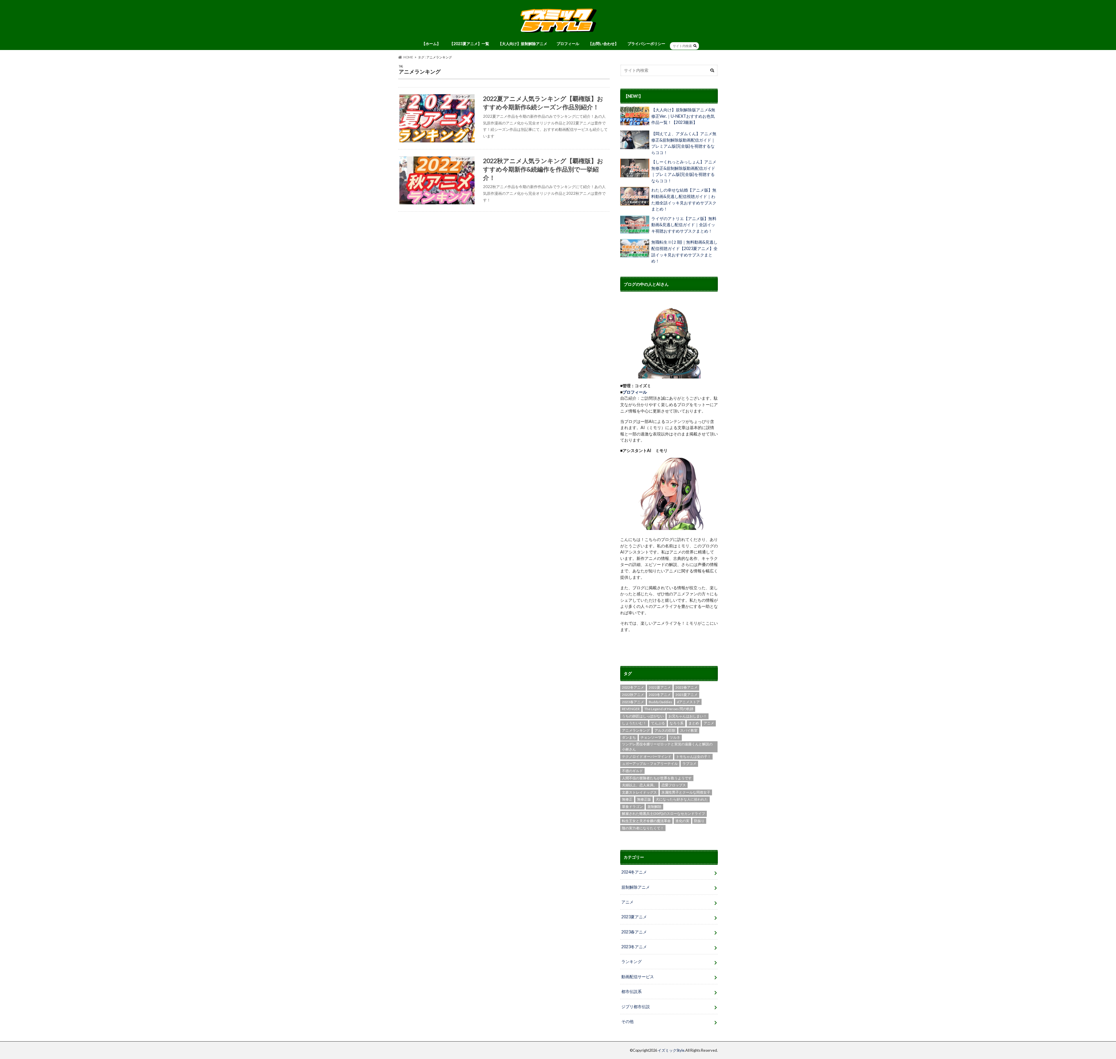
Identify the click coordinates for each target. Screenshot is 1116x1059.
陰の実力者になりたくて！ (643, 828)
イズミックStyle (671, 1050)
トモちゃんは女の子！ (693, 756)
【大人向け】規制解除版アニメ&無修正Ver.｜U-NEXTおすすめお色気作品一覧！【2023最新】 (683, 116)
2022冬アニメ (633, 687)
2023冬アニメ (660, 694)
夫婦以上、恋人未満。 (639, 785)
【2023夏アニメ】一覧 (469, 43)
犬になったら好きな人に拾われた (682, 799)
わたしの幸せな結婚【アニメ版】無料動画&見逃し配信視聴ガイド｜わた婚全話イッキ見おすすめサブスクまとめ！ (683, 199)
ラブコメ (689, 763)
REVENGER (631, 709)
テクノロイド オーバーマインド (646, 756)
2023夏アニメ (686, 694)
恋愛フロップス (673, 785)
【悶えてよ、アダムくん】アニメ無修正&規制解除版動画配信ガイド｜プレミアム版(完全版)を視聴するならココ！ (683, 143)
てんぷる (658, 723)
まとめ (693, 723)
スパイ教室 (689, 730)
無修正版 (644, 799)
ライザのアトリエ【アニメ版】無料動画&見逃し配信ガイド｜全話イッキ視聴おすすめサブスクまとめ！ (683, 224)
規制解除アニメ (635, 887)
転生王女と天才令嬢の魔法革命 (646, 821)
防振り (699, 821)
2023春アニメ (633, 702)
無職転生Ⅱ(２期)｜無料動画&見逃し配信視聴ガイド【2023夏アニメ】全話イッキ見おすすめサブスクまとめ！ (684, 251)
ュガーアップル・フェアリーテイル (650, 763)
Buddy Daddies (660, 702)
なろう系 (677, 723)
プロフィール (568, 43)
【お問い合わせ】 (603, 43)
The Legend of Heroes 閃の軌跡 (668, 709)
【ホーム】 (431, 43)
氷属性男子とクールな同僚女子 (685, 792)
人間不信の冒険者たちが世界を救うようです (657, 778)
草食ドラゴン (632, 806)
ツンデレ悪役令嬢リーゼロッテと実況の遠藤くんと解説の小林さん (667, 746)
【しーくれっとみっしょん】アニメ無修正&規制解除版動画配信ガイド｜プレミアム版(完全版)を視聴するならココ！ (683, 171)
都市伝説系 (631, 991)
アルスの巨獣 (664, 730)
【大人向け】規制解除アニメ (522, 43)
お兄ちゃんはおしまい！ (687, 716)
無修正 (627, 799)
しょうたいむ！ (634, 723)
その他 (627, 1021)
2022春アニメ (686, 687)
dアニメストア (688, 702)
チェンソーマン (653, 737)
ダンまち (629, 737)
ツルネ (675, 737)
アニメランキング (636, 730)
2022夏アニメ (660, 687)
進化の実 (682, 821)
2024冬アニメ (634, 871)
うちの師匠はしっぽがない (643, 716)
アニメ (709, 723)
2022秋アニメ (633, 694)
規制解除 (654, 806)
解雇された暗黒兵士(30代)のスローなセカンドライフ (663, 813)
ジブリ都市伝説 (635, 1006)
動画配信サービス (637, 976)
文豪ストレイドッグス (639, 792)
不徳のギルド (632, 771)
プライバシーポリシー (646, 43)
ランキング (631, 961)
